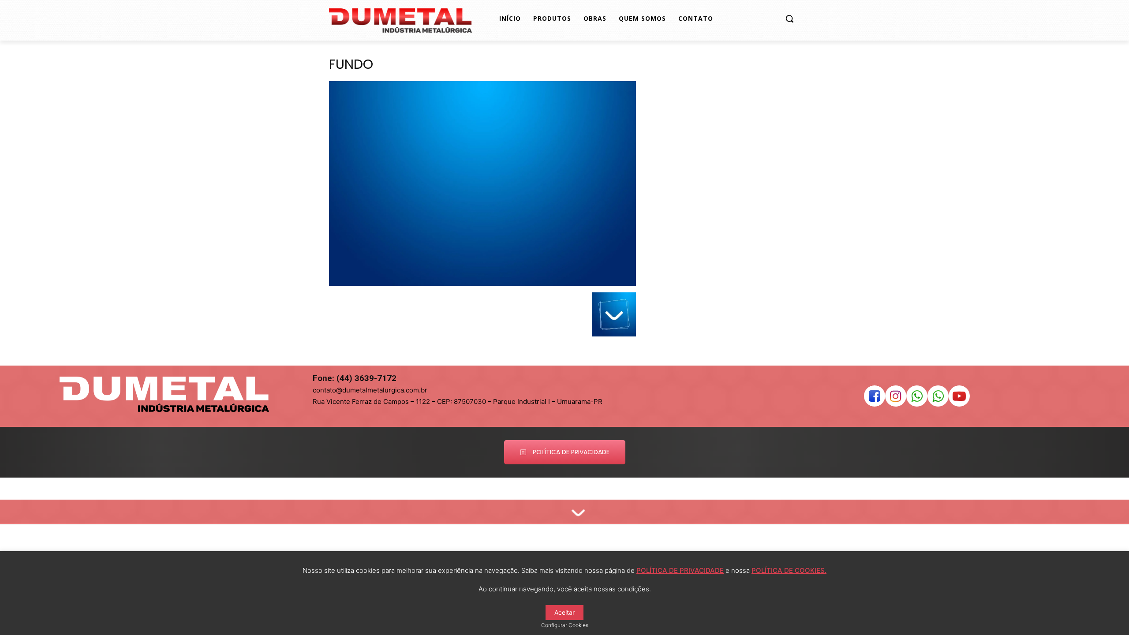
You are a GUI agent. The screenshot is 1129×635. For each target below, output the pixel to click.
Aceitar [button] (564, 612)
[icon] (874, 398)
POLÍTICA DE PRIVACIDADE (680, 570)
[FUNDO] (482, 283)
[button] (789, 18)
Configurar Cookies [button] (564, 625)
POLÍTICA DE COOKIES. (788, 570)
